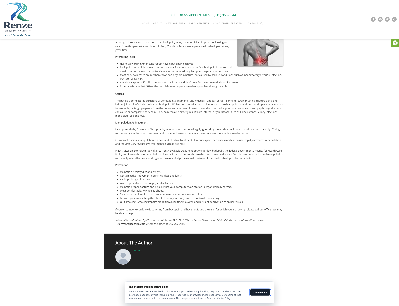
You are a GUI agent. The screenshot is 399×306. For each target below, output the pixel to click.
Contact (252, 23)
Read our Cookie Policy (218, 298)
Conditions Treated (227, 23)
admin (138, 250)
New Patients (175, 23)
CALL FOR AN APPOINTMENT (202, 15)
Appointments (199, 23)
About (157, 23)
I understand (260, 292)
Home (145, 23)
